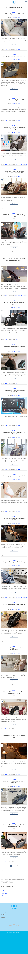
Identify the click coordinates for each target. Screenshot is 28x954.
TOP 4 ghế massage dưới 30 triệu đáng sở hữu (14, 215)
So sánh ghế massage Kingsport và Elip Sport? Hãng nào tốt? (14, 825)
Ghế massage (4, 893)
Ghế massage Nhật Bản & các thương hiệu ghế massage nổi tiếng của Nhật (14, 171)
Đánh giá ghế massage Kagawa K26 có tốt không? (14, 604)
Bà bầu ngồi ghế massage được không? (14, 476)
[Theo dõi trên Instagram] (4, 882)
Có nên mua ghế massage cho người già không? (14, 347)
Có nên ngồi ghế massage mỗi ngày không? (14, 303)
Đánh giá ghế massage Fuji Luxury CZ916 (14, 100)
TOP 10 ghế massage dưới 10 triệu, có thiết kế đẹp (14, 519)
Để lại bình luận (24, 164)
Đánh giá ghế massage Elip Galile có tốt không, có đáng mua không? (14, 259)
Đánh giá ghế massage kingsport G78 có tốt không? (14, 433)
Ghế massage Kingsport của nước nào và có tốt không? (14, 648)
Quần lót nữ (4, 895)
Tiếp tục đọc (14, 44)
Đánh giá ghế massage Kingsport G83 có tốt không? (14, 781)
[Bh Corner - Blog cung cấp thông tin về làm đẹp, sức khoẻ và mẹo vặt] (14, 2)
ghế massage (17, 49)
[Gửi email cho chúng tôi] (9, 882)
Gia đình (14, 12)
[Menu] (2, 2)
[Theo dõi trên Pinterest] (11, 882)
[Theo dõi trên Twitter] (7, 882)
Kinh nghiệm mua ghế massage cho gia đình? (14, 736)
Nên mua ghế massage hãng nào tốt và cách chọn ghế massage (14, 692)
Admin (19, 17)
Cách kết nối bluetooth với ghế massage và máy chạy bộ (14, 128)
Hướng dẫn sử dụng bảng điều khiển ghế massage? (14, 390)
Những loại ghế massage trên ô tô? (14, 14)
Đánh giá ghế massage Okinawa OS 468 (14, 56)
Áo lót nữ (3, 890)
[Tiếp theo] (17, 866)
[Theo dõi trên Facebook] (2, 882)
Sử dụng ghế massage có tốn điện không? (14, 562)
